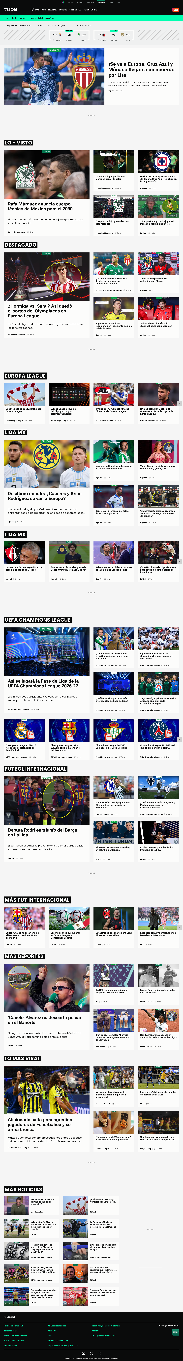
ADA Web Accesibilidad (14, 1341)
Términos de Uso (11, 1331)
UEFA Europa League (16, 334)
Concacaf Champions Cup (151, 814)
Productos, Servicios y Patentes (106, 1326)
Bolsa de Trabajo (11, 1346)
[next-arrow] (179, 403)
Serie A (98, 945)
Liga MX (143, 188)
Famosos (90, 2)
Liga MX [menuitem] (52, 9)
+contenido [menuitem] (90, 9)
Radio (111, 2)
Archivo (95, 1331)
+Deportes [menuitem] (75, 9)
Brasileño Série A (102, 1104)
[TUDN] (10, 10)
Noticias (80, 2)
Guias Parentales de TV (58, 1341)
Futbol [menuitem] (63, 9)
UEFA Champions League (18, 709)
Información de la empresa (15, 1336)
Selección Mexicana (16, 232)
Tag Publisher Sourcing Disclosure (63, 1346)
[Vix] (175, 10)
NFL (96, 1002)
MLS (142, 945)
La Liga (143, 233)
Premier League (102, 814)
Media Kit (52, 1331)
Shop (118, 2)
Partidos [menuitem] (40, 9)
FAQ (49, 1336)
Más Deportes (101, 1047)
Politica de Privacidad (13, 1326)
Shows (70, 2)
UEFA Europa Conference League (109, 290)
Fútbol (143, 579)
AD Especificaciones (57, 1326)
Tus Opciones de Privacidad (104, 1336)
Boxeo (10, 1046)
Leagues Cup (145, 1149)
